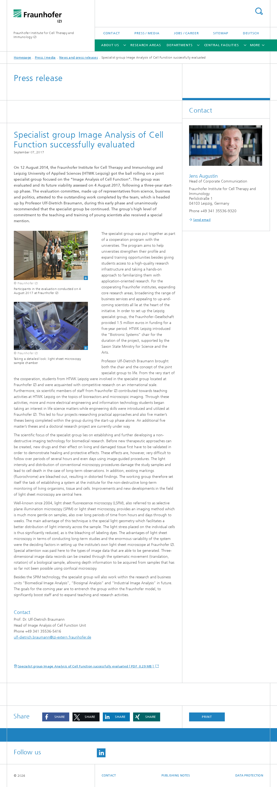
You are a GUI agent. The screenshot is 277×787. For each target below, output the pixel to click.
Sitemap (220, 33)
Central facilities (221, 45)
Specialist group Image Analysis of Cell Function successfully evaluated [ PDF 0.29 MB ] (86, 666)
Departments (180, 45)
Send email (201, 220)
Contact (111, 33)
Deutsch (251, 33)
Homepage (22, 57)
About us (110, 45)
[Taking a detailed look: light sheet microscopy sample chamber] (47, 326)
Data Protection (249, 775)
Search (259, 11)
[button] (55, 716)
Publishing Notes (175, 775)
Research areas (145, 45)
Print (207, 717)
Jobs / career (186, 33)
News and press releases (78, 57)
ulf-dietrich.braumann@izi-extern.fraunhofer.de (52, 637)
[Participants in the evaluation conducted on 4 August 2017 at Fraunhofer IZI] (47, 255)
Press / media (147, 33)
